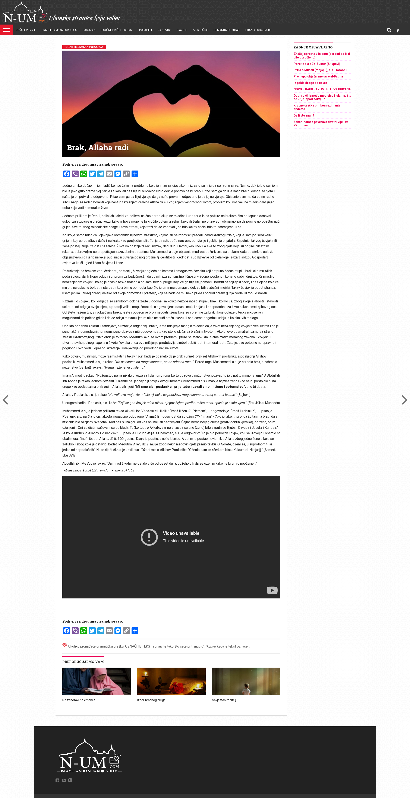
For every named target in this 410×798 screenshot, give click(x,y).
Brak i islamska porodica (59, 30)
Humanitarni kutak (226, 30)
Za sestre (164, 30)
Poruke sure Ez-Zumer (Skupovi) (317, 64)
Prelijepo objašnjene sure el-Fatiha (318, 76)
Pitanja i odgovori (258, 30)
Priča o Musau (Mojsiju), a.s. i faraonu (320, 70)
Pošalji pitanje (26, 30)
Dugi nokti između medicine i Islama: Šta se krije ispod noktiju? (322, 97)
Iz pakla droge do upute (310, 83)
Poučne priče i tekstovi (117, 30)
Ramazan (89, 30)
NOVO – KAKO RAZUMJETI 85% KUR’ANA (322, 89)
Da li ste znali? (304, 115)
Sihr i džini (200, 30)
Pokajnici (145, 30)
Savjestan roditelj (224, 700)
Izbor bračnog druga (151, 700)
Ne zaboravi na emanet (78, 700)
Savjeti (182, 30)
